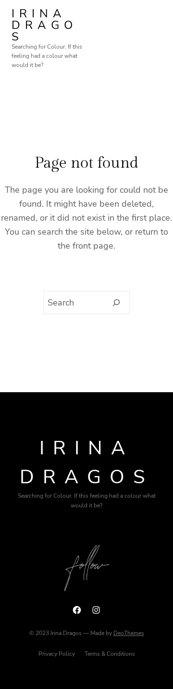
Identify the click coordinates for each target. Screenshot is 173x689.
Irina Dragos (44, 25)
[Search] (116, 302)
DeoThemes (128, 633)
